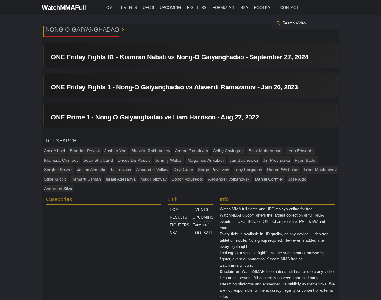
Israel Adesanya (121, 179)
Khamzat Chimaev (61, 160)
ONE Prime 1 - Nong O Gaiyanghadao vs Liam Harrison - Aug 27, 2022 (155, 117)
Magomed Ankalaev (206, 160)
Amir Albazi (54, 150)
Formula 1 (223, 7)
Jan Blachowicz (243, 160)
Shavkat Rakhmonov (150, 150)
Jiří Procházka (276, 160)
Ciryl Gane (183, 169)
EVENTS (129, 7)
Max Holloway (153, 179)
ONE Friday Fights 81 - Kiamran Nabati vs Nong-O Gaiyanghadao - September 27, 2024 (179, 57)
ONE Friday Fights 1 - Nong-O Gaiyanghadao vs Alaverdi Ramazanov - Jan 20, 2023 (174, 87)
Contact (289, 7)
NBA (244, 7)
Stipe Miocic (55, 179)
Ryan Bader (306, 160)
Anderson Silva (58, 188)
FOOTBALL (264, 7)
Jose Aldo (297, 179)
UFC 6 (148, 7)
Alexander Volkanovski (229, 179)
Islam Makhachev (320, 169)
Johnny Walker (169, 160)
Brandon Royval (85, 150)
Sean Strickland (98, 160)
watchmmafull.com (236, 265)
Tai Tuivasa (120, 169)
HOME (109, 7)
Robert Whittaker (283, 169)
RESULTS (178, 217)
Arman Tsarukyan (191, 150)
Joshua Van (115, 150)
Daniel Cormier (269, 179)
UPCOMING (170, 7)
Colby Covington (228, 150)
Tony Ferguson (248, 169)
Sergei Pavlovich (213, 169)
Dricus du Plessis (134, 160)
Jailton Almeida (91, 169)
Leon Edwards (299, 150)
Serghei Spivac (58, 169)
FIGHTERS (197, 7)
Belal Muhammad (265, 150)
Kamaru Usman (86, 179)
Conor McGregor (187, 179)
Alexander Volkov (152, 169)
